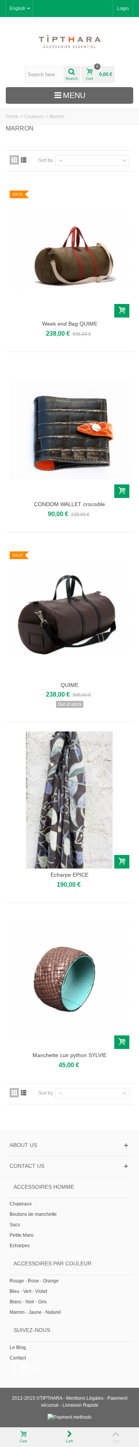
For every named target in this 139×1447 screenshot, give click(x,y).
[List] (23, 160)
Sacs (15, 1224)
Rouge (17, 1281)
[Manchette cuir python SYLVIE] (69, 980)
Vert (27, 1291)
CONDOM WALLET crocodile (69, 504)
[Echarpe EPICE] (69, 799)
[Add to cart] (121, 311)
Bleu (14, 1291)
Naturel (53, 1312)
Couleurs (34, 116)
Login (123, 8)
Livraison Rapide (80, 1405)
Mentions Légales (84, 1398)
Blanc (16, 1302)
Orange (51, 1281)
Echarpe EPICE (69, 875)
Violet (41, 1291)
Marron (17, 1312)
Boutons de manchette (33, 1214)
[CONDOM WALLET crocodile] (69, 429)
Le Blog (18, 1347)
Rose (33, 1281)
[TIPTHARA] (69, 41)
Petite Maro (22, 1235)
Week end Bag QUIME (69, 324)
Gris (42, 1302)
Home (12, 116)
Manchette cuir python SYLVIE (69, 1055)
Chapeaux (21, 1204)
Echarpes (20, 1245)
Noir (29, 1302)
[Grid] (14, 160)
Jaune (35, 1312)
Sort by (45, 160)
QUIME (69, 685)
